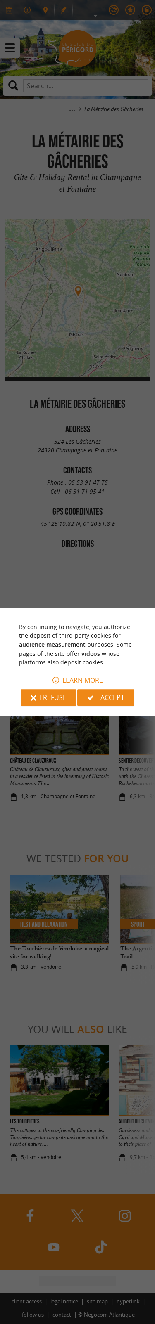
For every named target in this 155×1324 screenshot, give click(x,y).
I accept (110, 697)
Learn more (82, 680)
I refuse (53, 697)
